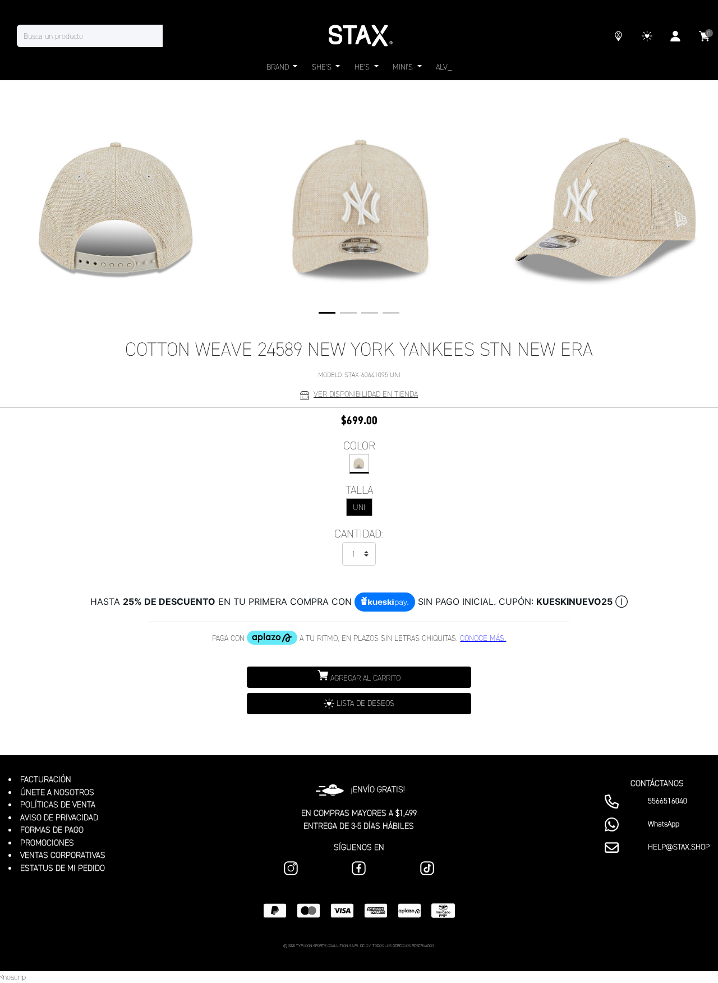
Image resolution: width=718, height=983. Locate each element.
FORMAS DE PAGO (52, 830)
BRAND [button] (278, 67)
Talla (359, 490)
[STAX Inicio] (359, 36)
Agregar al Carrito (364, 678)
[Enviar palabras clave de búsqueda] (174, 36)
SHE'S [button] (323, 67)
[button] (327, 313)
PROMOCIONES (47, 843)
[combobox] (101, 36)
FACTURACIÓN (45, 779)
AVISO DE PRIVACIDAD (59, 817)
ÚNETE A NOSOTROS (57, 792)
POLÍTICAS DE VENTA (57, 805)
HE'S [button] (363, 67)
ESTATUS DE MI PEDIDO (62, 868)
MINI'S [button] (404, 67)
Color (359, 445)
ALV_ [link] (444, 67)
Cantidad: (359, 533)
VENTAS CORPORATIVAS (62, 855)
